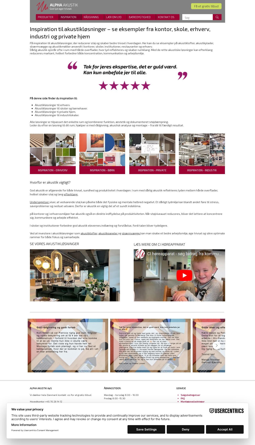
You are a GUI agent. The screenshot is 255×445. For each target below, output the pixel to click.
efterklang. (71, 194)
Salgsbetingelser (190, 394)
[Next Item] (217, 346)
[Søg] (217, 17)
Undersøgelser (39, 202)
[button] (167, 17)
